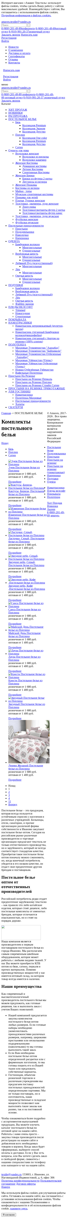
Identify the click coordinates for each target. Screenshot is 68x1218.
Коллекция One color (34, 137)
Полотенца (53, 497)
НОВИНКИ (15, 112)
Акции (51, 509)
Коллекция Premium (34, 125)
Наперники (22, 238)
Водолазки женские (27, 153)
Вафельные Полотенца (29, 372)
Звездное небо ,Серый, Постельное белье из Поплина (26, 564)
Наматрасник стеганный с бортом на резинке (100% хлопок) (37, 340)
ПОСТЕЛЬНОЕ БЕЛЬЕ (22, 119)
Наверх (5, 1186)
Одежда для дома (18, 150)
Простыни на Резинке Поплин (33, 382)
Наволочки (22, 235)
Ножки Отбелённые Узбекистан (34, 369)
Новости (13, 46)
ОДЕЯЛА (14, 241)
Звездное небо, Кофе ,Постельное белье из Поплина (26, 587)
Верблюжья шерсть (26, 253)
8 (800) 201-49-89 (18, 28)
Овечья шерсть (24, 275)
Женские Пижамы (26, 184)
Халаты (19, 404)
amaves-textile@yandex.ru (16, 21)
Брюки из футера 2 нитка (37, 178)
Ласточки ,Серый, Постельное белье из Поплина (26, 540)
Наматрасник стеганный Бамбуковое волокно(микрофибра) (37, 334)
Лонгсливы (29, 206)
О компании (15, 50)
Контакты (14, 62)
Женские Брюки (25, 175)
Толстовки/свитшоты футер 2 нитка (43, 209)
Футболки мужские (27, 222)
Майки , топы (23, 191)
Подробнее (14, 481)
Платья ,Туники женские (30, 200)
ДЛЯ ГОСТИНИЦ (19, 391)
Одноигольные (31, 250)
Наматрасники (24, 394)
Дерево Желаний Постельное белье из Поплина (25, 767)
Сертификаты (16, 56)
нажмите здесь (18, 1208)
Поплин (20, 134)
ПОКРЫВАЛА (17, 319)
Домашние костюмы (34, 166)
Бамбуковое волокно (27, 244)
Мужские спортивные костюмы (34, 194)
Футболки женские (26, 219)
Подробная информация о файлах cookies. (26, 15)
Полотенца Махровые (28, 397)
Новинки (52, 506)
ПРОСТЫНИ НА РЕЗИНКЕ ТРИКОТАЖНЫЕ (36, 388)
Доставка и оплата (19, 53)
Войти (5, 40)
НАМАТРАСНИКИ (20, 322)
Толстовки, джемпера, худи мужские (37, 216)
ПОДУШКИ (15, 285)
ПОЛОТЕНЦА (17, 344)
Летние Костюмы (32, 169)
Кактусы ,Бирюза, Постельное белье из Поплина (26, 493)
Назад (4, 443)
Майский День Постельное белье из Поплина (24, 635)
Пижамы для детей (26, 197)
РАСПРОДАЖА (18, 115)
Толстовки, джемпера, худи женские (37, 203)
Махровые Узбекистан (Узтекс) (33, 360)
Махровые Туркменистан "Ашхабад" (37, 347)
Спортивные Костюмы (36, 172)
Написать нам (29, 34)
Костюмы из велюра (27, 188)
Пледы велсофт (56, 490)
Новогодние (22, 313)
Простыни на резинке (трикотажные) (56, 469)
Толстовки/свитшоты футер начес (42, 213)
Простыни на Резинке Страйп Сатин (37, 385)
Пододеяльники (24, 231)
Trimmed (20, 310)
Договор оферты (26, 1183)
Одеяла (51, 481)
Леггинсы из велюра (34, 181)
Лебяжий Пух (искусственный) (34, 263)
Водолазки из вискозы (35, 156)
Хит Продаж (54, 502)
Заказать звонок (10, 34)
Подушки (52, 478)
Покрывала (54, 493)
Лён (17, 269)
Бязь (17, 122)
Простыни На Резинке (21, 375)
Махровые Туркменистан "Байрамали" (38, 350)
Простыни (21, 228)
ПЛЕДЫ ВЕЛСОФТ (20, 307)
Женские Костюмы (26, 162)
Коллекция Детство (34, 131)
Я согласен (9, 1214)
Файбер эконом (24, 303)
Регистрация (8, 37)
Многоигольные (32, 247)
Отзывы (13, 59)
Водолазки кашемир (34, 159)
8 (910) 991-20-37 (29, 31)
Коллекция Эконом (33, 128)
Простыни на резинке (55, 461)
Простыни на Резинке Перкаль (33, 379)
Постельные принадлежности (26, 225)
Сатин (19, 147)
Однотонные (23, 316)
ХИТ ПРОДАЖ (17, 109)
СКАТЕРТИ (15, 407)
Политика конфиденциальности (20, 1180)
